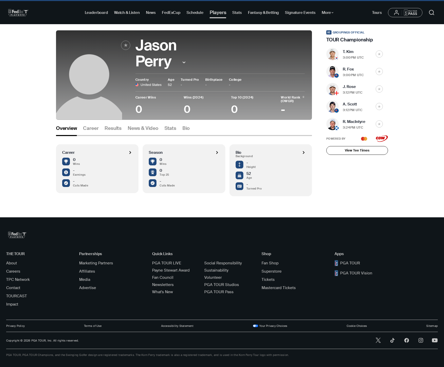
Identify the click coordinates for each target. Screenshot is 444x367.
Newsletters (163, 284)
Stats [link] (170, 128)
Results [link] (113, 128)
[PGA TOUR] (18, 12)
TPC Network (18, 279)
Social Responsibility (223, 263)
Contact (13, 287)
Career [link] (90, 128)
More (329, 13)
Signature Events (300, 12)
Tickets (268, 279)
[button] (184, 62)
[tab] (66, 130)
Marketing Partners (96, 263)
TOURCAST (16, 296)
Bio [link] (186, 128)
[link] (357, 36)
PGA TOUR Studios (221, 284)
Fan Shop (270, 263)
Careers (13, 271)
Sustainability (216, 270)
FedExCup (171, 12)
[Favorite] (125, 45)
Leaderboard (96, 12)
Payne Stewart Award (171, 270)
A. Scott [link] (350, 104)
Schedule (195, 12)
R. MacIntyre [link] (354, 121)
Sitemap (432, 326)
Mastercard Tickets (279, 287)
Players (218, 12)
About (11, 263)
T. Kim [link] (348, 51)
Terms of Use (93, 326)
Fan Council (162, 277)
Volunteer (213, 277)
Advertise (87, 287)
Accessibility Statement (177, 326)
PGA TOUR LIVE (166, 263)
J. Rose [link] (349, 86)
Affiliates (87, 271)
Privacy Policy (15, 326)
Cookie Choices (357, 326)
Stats (237, 12)
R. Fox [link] (348, 69)
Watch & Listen (127, 12)
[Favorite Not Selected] (379, 54)
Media (84, 279)
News (151, 12)
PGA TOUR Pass (219, 291)
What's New (162, 291)
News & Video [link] (143, 128)
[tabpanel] (184, 166)
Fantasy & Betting (263, 12)
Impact (12, 304)
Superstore (272, 271)
